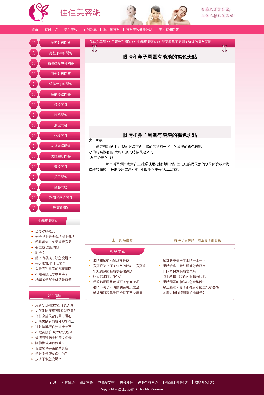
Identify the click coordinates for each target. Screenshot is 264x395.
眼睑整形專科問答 (61, 63)
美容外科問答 (61, 42)
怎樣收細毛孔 (45, 231)
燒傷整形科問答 (60, 84)
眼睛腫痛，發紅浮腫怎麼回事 (184, 266)
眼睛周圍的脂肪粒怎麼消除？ (184, 282)
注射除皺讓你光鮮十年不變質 (56, 327)
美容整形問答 (169, 29)
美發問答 (60, 166)
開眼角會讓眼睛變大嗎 (179, 271)
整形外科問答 (61, 73)
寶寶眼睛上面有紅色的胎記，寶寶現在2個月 (125, 266)
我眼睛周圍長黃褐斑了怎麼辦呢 (116, 282)
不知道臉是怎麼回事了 (51, 274)
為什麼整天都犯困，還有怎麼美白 (60, 316)
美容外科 (126, 382)
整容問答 (60, 187)
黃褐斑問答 (61, 208)
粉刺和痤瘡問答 (60, 197)
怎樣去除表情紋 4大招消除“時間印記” (62, 321)
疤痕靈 (128, 240)
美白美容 (70, 29)
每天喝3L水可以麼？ (50, 263)
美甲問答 (60, 177)
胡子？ (40, 252)
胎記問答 (60, 125)
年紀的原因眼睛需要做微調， (114, 271)
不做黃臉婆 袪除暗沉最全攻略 (57, 332)
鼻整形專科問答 (60, 53)
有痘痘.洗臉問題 (47, 247)
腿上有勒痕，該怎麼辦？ (53, 258)
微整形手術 (106, 382)
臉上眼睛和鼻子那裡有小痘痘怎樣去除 (191, 287)
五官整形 (68, 382)
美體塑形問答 (61, 156)
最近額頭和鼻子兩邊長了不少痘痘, (118, 292)
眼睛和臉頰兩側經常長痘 (111, 260)
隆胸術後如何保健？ (50, 343)
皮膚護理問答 (146, 42)
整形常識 (86, 382)
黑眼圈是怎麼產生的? (51, 353)
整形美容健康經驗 (139, 29)
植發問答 (60, 104)
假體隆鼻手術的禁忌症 (51, 348)
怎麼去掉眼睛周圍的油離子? (183, 292)
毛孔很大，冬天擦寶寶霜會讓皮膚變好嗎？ (66, 242)
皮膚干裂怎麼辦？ (48, 359)
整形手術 (51, 29)
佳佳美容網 (98, 42)
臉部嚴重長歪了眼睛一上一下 (184, 260)
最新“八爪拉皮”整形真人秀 (54, 305)
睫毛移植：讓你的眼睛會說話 (184, 276)
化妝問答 (60, 135)
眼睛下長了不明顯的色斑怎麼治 (116, 287)
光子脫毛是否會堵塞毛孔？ (55, 236)
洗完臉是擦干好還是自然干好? (57, 279)
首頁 (35, 29)
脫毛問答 (60, 115)
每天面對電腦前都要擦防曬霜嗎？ (60, 268)
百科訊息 (90, 29)
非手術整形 (111, 29)
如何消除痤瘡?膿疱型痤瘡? (55, 310)
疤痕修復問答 (61, 94)
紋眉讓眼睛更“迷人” (107, 276)
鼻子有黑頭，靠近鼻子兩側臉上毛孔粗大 (207, 240)
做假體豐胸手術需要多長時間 (56, 337)
